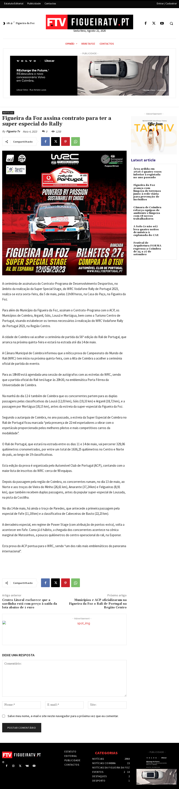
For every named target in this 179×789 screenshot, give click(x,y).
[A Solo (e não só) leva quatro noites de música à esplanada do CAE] (169, 230)
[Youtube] (162, 23)
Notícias (8, 112)
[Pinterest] (65, 141)
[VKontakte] (27, 766)
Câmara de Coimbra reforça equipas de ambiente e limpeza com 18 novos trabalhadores (147, 213)
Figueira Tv (13, 131)
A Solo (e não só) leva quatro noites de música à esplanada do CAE (146, 231)
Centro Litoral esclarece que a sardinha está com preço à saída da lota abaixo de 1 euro (29, 603)
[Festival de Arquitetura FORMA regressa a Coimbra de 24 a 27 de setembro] (169, 246)
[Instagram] (13, 766)
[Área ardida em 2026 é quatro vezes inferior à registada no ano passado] (169, 173)
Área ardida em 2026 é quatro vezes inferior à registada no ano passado (147, 173)
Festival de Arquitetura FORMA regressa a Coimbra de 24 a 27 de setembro (147, 248)
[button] (171, 23)
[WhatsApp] (75, 141)
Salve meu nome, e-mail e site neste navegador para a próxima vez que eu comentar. (63, 716)
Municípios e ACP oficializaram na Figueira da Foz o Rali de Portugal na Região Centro (98, 603)
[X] (154, 23)
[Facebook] (146, 23)
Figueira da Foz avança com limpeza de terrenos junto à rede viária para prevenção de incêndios (147, 192)
